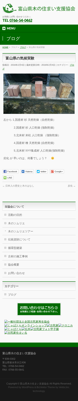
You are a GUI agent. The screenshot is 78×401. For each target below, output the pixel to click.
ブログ (12, 294)
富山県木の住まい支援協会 (34, 383)
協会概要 (13, 264)
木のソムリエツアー (20, 231)
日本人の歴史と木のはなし (18, 185)
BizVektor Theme (46, 387)
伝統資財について (19, 239)
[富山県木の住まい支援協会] (39, 8)
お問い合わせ (16, 273)
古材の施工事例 (18, 256)
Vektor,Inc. (64, 387)
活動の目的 (15, 214)
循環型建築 (15, 247)
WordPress (28, 387)
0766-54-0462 (20, 20)
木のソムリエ (16, 223)
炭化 (72, 185)
